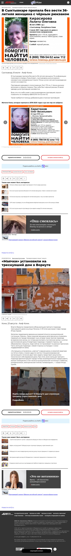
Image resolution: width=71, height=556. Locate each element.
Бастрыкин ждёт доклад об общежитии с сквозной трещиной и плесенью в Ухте (33, 457)
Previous (5, 122)
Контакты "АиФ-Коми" (59, 513)
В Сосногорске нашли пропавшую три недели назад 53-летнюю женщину (31, 208)
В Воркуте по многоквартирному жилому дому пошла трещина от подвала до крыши (34, 451)
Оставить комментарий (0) (55, 157)
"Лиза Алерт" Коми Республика (48, 63)
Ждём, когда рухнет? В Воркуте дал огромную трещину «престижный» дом (35, 395)
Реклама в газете (47, 513)
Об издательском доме (21, 513)
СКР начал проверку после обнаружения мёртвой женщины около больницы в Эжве (34, 202)
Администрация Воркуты (19, 314)
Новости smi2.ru (8, 253)
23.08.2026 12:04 (6, 258)
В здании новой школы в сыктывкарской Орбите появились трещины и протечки (33, 463)
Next (66, 122)
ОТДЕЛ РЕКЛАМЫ (18, 515)
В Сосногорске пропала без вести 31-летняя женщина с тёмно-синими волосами (33, 190)
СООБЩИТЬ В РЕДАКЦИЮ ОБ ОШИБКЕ (55, 515)
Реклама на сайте (35, 513)
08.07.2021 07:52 (6, 7)
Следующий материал (36, 551)
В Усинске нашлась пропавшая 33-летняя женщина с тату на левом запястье (32, 196)
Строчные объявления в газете (34, 515)
